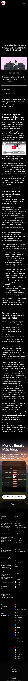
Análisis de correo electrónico (5, 589)
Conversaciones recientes (7, 597)
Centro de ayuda (5, 608)
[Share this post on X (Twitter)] (14, 73)
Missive (16, 566)
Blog (2, 604)
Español (19, 656)
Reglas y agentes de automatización (6, 551)
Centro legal (17, 518)
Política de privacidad (14, 667)
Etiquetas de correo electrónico (5, 595)
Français (19, 649)
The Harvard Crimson (20, 536)
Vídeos (2, 613)
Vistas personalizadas (6, 592)
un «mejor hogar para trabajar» (15, 124)
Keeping (17, 571)
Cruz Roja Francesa (19, 533)
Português (19, 654)
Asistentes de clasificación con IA (5, 544)
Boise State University (20, 551)
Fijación (16, 516)
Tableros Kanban (5, 586)
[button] (24, 2)
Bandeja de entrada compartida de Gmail (6, 558)
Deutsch (19, 652)
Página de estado (5, 615)
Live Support (4, 606)
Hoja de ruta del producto (21, 527)
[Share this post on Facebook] (17, 73)
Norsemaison (18, 544)
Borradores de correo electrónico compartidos (6, 565)
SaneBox (17, 573)
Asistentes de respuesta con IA (6, 541)
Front (16, 564)
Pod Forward (18, 542)
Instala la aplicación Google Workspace (5, 527)
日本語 (18, 658)
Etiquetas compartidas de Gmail (7, 561)
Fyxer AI (16, 559)
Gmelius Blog (14, 53)
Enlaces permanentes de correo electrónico (7, 578)
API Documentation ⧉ (6, 529)
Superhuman (18, 562)
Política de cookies (14, 672)
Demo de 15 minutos (14, 429)
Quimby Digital (18, 538)
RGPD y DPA (14, 671)
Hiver (16, 557)
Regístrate (3, 516)
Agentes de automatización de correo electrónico (7, 537)
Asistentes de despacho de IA (6, 548)
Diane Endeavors (19, 540)
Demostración (4, 518)
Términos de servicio (14, 666)
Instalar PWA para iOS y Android (6, 524)
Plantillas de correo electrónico (5, 575)
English (18, 647)
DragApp (17, 568)
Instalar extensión (5, 521)
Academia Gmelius (5, 611)
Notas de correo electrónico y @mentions (7, 568)
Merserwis (17, 549)
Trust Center (18, 523)
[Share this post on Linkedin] (10, 73)
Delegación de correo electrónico (6, 571)
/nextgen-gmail (16, 139)
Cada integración (7, 321)
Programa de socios (19, 521)
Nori (16, 547)
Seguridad (14, 669)
